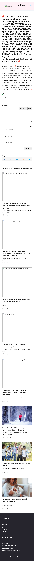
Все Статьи (5, 543)
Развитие (4, 529)
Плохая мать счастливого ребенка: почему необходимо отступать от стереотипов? (14, 392)
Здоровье (4, 527)
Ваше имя (8, 142)
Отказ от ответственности (9, 545)
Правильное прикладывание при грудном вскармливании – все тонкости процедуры (16, 206)
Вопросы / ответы (7, 66)
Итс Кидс (21, 5)
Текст (30, 108)
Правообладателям (7, 548)
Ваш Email (8, 137)
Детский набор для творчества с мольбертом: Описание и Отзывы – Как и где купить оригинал (16, 253)
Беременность (6, 522)
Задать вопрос (6, 541)
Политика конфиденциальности (11, 550)
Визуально (22, 108)
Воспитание (5, 531)
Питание (4, 524)
